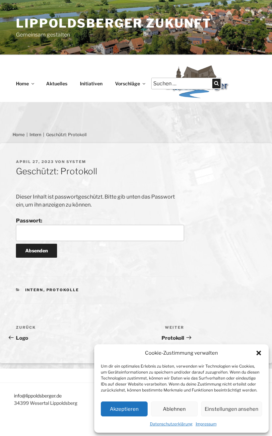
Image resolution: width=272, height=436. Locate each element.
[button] (258, 353)
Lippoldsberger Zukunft (114, 23)
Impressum (206, 423)
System (76, 161)
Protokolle (62, 290)
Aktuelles (56, 83)
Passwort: (29, 221)
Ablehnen (174, 409)
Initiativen (91, 83)
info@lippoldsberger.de (38, 395)
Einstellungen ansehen (231, 409)
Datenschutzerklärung (171, 423)
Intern (35, 134)
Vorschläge (127, 83)
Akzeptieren (124, 409)
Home (22, 83)
